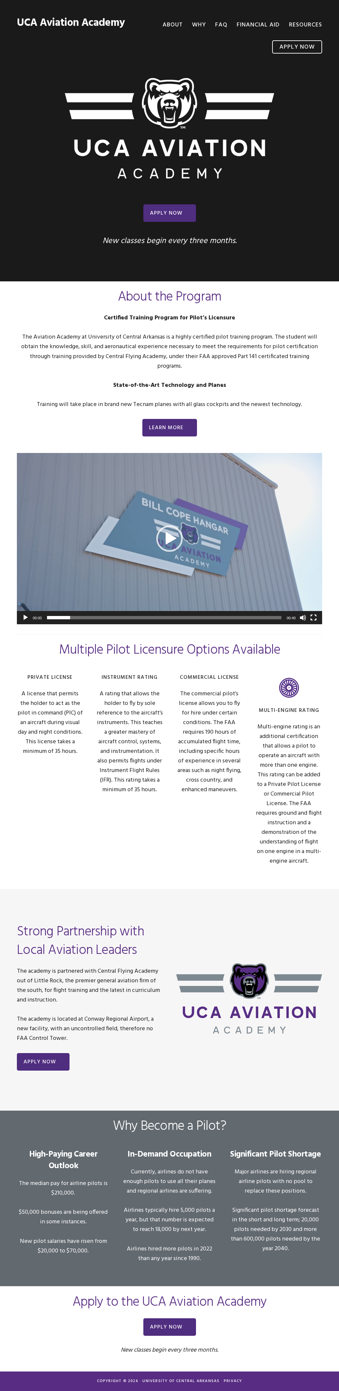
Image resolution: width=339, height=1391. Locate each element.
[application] (169, 538)
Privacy (233, 1381)
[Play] (25, 617)
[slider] (164, 617)
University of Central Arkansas (180, 1381)
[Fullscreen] (313, 617)
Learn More (166, 428)
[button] (169, 538)
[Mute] (303, 617)
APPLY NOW (166, 213)
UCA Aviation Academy (70, 23)
